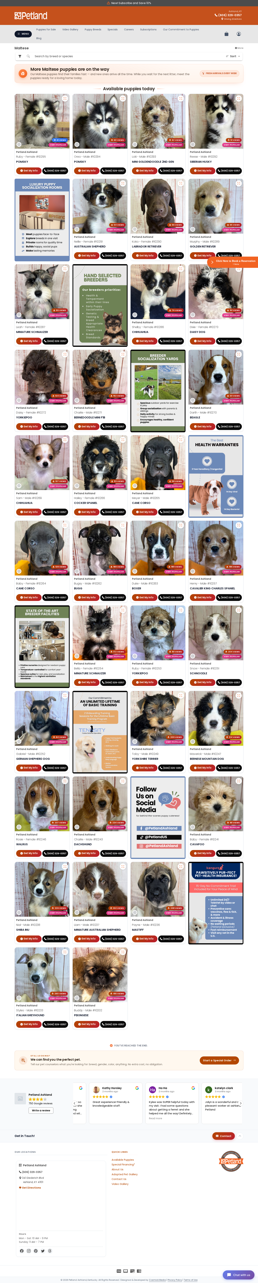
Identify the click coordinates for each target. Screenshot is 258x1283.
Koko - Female (146, 242)
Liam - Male (86, 925)
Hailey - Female (89, 498)
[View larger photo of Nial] (65, 866)
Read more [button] (84, 1118)
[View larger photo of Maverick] (239, 695)
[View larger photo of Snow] (239, 610)
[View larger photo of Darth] (239, 354)
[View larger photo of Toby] (181, 695)
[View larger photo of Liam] (123, 866)
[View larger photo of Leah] (65, 269)
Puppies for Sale (46, 29)
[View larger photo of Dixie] (239, 269)
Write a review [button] (41, 1110)
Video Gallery (70, 29)
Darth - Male (203, 413)
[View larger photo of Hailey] (123, 440)
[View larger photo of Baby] (65, 525)
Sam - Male (29, 498)
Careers (129, 29)
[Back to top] (239, 1136)
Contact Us (119, 1179)
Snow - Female (204, 668)
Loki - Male (144, 157)
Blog (38, 38)
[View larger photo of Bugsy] (123, 525)
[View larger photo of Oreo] (123, 98)
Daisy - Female (31, 413)
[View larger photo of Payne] (181, 866)
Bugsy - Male (88, 583)
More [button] (240, 48)
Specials (113, 29)
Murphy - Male (205, 242)
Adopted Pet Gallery (125, 1174)
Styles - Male (29, 1010)
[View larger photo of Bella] (123, 610)
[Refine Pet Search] (19, 56)
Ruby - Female (31, 157)
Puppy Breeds (93, 29)
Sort (233, 56)
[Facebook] (22, 1251)
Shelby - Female (148, 327)
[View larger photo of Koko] (181, 183)
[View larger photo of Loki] (181, 98)
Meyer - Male (146, 498)
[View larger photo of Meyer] (181, 440)
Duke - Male (145, 583)
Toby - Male (145, 754)
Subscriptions (148, 29)
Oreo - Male (87, 157)
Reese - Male (203, 157)
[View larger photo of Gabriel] (65, 695)
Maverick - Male (205, 754)
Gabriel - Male (30, 754)
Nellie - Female (88, 242)
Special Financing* (123, 1164)
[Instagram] (29, 1251)
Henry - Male (203, 583)
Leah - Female (30, 327)
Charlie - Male (88, 413)
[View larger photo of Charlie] (123, 354)
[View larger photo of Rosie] (65, 781)
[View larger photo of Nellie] (123, 183)
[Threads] (50, 1251)
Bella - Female (88, 668)
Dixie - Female (204, 327)
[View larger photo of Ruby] (65, 98)
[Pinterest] (36, 1251)
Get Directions (31, 1187)
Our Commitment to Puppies (181, 29)
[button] (74, 1103)
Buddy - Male (88, 1010)
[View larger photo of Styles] (65, 952)
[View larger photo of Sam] (65, 440)
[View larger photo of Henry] (239, 525)
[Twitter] (43, 1251)
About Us (117, 1169)
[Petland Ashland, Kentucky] (31, 16)
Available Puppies (123, 1160)
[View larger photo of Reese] (239, 98)
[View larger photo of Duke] (181, 525)
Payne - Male (146, 925)
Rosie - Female (31, 839)
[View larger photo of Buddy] (123, 952)
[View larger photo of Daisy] (65, 354)
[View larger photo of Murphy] (239, 183)
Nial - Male (28, 925)
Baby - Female (31, 583)
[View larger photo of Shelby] (181, 269)
